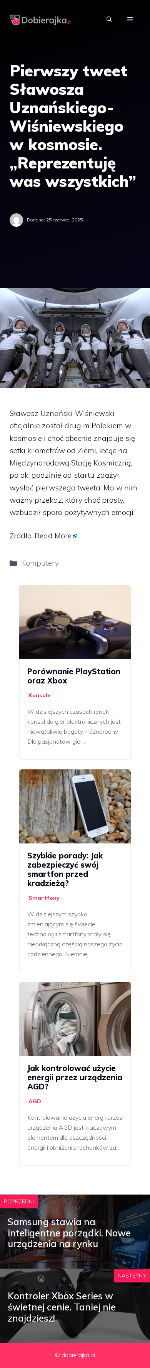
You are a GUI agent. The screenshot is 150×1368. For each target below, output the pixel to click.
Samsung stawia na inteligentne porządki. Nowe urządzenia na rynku (69, 1233)
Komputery (40, 563)
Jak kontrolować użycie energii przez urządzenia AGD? (74, 1077)
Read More (53, 535)
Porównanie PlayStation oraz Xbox (73, 676)
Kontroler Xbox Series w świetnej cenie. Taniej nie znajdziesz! (62, 1307)
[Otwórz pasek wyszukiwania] (109, 19)
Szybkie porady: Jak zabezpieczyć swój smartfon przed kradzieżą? (65, 869)
